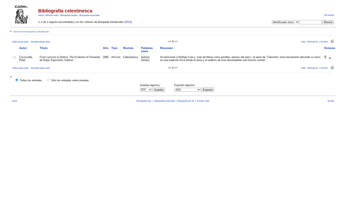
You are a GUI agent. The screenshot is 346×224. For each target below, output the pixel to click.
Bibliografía (313, 42)
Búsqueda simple (68, 15)
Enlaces (329, 48)
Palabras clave (147, 49)
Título (44, 48)
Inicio (40, 15)
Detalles (324, 42)
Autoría (145, 57)
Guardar (158, 89)
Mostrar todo (52, 15)
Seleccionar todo (20, 42)
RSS (128, 21)
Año (106, 48)
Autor (23, 48)
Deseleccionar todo (40, 42)
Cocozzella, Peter (26, 59)
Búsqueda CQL (144, 101)
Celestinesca (130, 57)
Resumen (166, 48)
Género (145, 60)
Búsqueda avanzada (89, 15)
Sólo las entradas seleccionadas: (70, 80)
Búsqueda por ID (186, 101)
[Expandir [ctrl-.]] (11, 77)
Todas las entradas (31, 80)
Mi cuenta (329, 15)
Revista (128, 48)
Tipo (114, 48)
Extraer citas (203, 101)
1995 (106, 57)
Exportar (208, 89)
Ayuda (331, 101)
